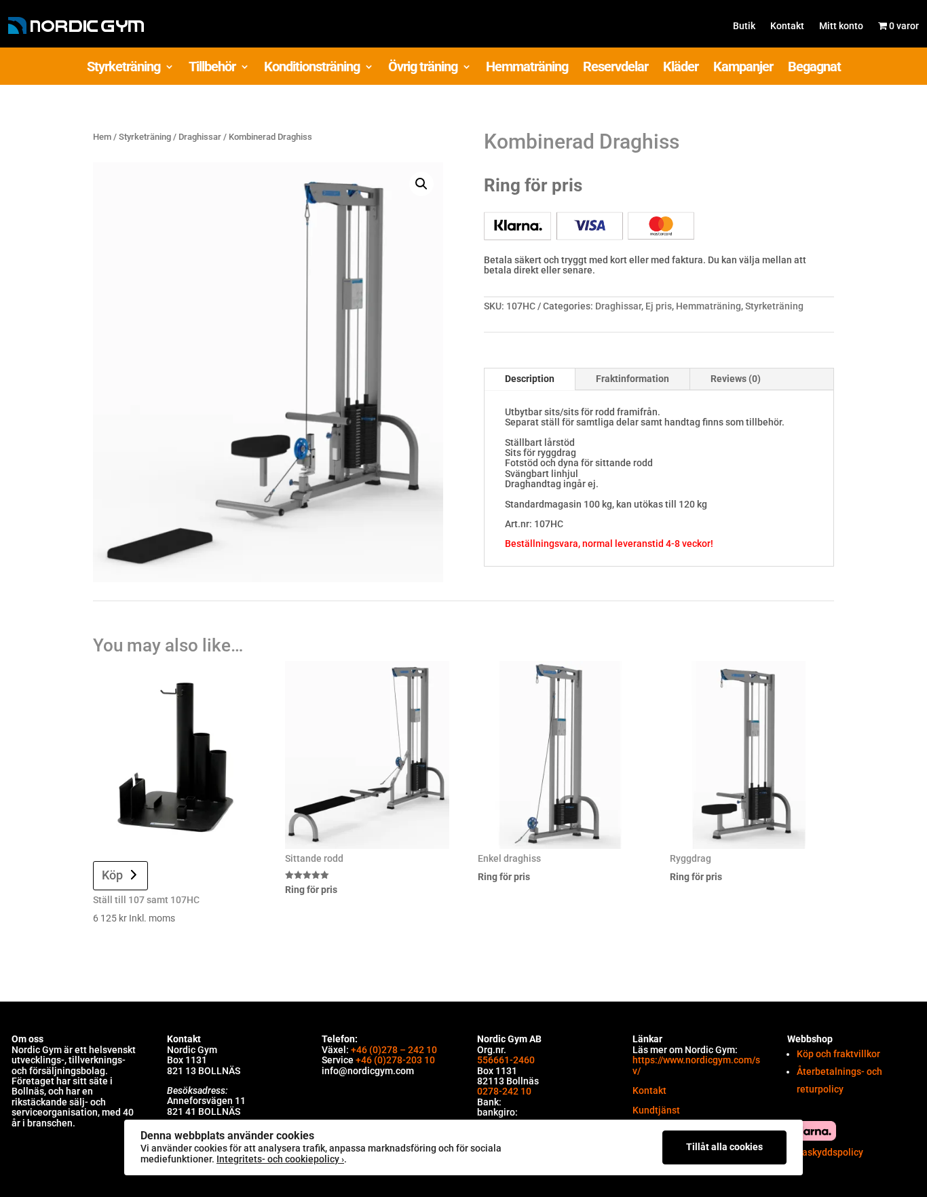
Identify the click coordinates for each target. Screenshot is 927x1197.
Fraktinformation (632, 378)
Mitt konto (841, 25)
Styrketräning (123, 68)
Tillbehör (212, 68)
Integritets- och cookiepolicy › (280, 1159)
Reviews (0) (736, 378)
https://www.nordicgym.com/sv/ (696, 1065)
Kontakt (787, 25)
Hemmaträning (527, 68)
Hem (102, 137)
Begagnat (814, 68)
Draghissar (199, 137)
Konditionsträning (312, 68)
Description (529, 378)
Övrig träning (422, 68)
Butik (744, 25)
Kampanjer (743, 68)
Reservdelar (615, 68)
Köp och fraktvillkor (838, 1053)
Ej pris (658, 306)
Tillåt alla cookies (724, 1146)
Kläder (680, 68)
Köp (112, 875)
